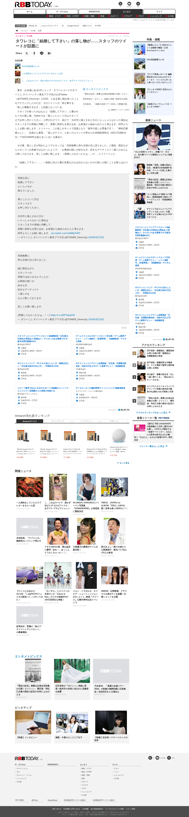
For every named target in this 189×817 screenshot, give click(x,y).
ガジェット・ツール (23, 775)
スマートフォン (22, 768)
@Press (35, 800)
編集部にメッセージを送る (120, 109)
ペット (116, 772)
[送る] (42, 53)
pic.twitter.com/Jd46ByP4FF (65, 233)
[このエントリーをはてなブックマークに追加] (49, 53)
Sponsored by (112, 410)
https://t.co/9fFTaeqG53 (63, 315)
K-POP (98, 26)
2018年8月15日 (96, 237)
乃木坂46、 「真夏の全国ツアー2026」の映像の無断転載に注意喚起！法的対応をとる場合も (123, 104)
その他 (171, 16)
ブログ (141, 16)
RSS (173, 758)
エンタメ (127, 11)
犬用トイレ (114, 421)
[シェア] (34, 53)
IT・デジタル (62, 11)
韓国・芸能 (89, 16)
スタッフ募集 (130, 809)
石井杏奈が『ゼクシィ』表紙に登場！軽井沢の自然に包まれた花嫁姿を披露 (116, 99)
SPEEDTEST (94, 11)
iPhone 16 (33, 26)
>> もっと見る (123, 463)
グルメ (116, 768)
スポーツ (114, 16)
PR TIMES (19, 800)
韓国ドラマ (87, 26)
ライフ (159, 11)
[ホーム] (17, 31)
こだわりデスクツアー (49, 26)
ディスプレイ (86, 421)
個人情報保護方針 (97, 809)
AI (63, 26)
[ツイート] (27, 53)
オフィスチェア (58, 421)
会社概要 (85, 809)
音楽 (102, 16)
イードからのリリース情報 (114, 809)
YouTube (162, 758)
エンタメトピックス (97, 89)
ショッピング (156, 16)
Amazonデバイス (30, 421)
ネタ (18, 772)
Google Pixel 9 (73, 26)
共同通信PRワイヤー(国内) (74, 800)
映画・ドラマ (55, 16)
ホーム (30, 11)
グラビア (128, 16)
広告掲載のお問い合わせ (71, 809)
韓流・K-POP (73, 16)
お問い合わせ (56, 809)
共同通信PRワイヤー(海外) (103, 800)
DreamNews (52, 800)
